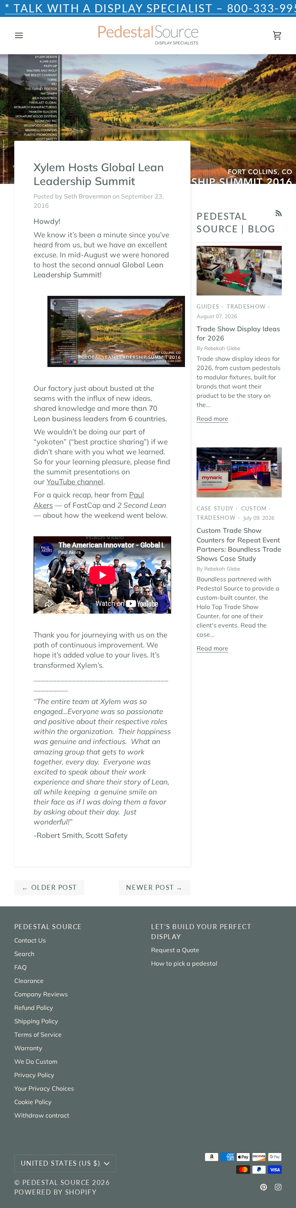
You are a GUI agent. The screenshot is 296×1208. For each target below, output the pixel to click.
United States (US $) (60, 1163)
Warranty (28, 1048)
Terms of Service (38, 1034)
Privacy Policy (34, 1075)
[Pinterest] (263, 1187)
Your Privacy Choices (44, 1088)
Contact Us (30, 940)
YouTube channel (75, 481)
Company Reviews (41, 994)
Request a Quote (175, 950)
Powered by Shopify (55, 1192)
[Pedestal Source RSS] (279, 213)
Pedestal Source (56, 1182)
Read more (212, 418)
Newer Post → (154, 887)
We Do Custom (35, 1061)
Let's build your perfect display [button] (201, 931)
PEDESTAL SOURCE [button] (48, 927)
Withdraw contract (41, 1115)
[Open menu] (25, 35)
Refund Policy (33, 1007)
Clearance (29, 980)
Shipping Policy (36, 1021)
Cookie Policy (33, 1102)
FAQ (20, 967)
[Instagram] (278, 1187)
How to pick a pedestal (184, 963)
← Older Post (49, 887)
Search (24, 954)
